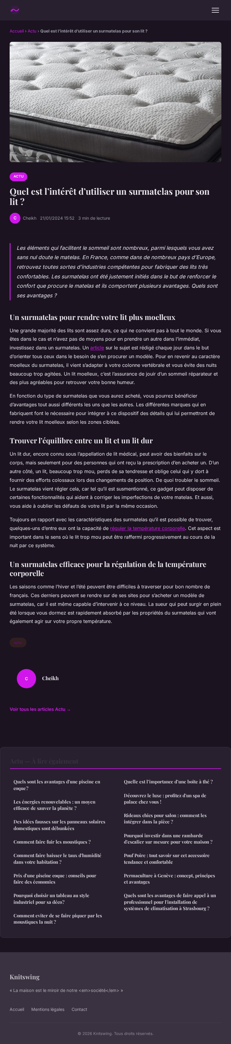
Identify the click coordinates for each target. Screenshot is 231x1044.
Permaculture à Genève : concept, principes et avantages (169, 878)
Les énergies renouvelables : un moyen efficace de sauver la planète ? (54, 805)
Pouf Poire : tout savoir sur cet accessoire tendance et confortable (167, 858)
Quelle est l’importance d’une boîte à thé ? (168, 782)
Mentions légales (47, 1009)
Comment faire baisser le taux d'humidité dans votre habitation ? (57, 858)
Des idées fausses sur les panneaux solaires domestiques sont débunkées (59, 825)
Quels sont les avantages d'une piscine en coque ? (57, 785)
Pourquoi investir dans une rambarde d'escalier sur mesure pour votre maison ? (168, 838)
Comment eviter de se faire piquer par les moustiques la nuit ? (58, 918)
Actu (32, 31)
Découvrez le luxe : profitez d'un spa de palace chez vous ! (165, 798)
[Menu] (215, 10)
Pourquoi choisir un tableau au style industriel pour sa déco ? (51, 898)
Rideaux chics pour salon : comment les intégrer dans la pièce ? (165, 818)
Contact (79, 1009)
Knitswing (25, 976)
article (97, 348)
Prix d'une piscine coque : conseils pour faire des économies (55, 878)
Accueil (17, 31)
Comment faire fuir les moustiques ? (52, 842)
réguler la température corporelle (147, 528)
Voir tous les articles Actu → (40, 709)
